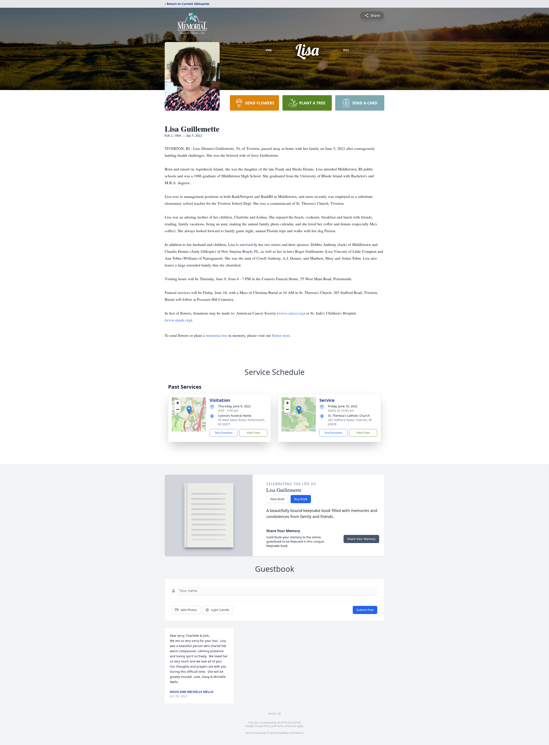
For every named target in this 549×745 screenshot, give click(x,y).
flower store (281, 335)
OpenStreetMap (279, 733)
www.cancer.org (291, 313)
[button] (189, 410)
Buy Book (300, 499)
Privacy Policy (262, 726)
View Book (277, 499)
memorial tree (216, 335)
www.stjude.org (178, 319)
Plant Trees (253, 433)
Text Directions (223, 433)
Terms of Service (286, 726)
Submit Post (365, 610)
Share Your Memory (361, 539)
